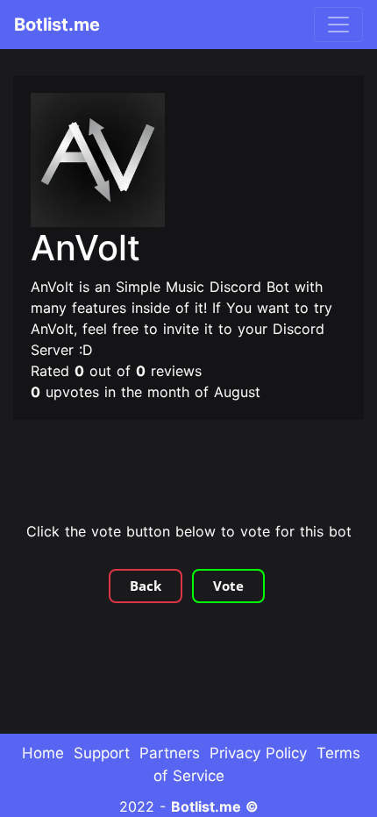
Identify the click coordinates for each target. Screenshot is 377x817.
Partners (169, 753)
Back (145, 585)
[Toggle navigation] (338, 24)
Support (102, 753)
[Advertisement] (188, 472)
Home (43, 753)
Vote (228, 585)
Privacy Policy (258, 753)
